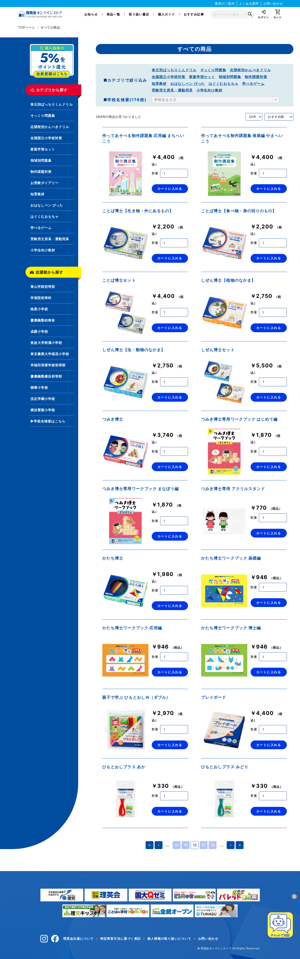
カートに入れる (169, 188)
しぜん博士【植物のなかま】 (228, 280)
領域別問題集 (41, 160)
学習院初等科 (41, 298)
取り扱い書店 (139, 14)
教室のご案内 (225, 3)
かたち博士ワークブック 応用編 (132, 627)
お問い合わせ (273, 3)
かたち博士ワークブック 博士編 (231, 627)
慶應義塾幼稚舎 (43, 320)
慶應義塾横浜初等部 (46, 376)
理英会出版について (78, 938)
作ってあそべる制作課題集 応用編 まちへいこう (143, 138)
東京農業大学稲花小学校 (50, 354)
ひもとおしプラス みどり (224, 766)
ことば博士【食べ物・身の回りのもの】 (239, 210)
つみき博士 (112, 419)
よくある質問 (249, 3)
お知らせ (91, 14)
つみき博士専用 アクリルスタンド (233, 488)
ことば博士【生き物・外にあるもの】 (137, 210)
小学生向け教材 (43, 250)
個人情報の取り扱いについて (169, 938)
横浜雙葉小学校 (43, 410)
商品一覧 (113, 14)
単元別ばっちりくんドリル (52, 104)
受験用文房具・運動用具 (50, 239)
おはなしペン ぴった (47, 205)
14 (176, 845)
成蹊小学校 (39, 331)
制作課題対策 (41, 172)
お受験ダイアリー (45, 183)
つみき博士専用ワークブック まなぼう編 (140, 488)
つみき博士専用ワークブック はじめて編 (239, 419)
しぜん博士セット (218, 349)
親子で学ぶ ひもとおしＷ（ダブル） (136, 697)
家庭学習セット (43, 149)
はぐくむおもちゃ (45, 216)
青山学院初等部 (43, 286)
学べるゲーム (41, 228)
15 (186, 845)
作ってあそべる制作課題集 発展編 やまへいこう (242, 138)
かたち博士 (112, 558)
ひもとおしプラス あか (123, 766)
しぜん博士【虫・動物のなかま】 (133, 349)
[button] (275, 100)
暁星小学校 (39, 309)
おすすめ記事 (194, 14)
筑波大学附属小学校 (46, 343)
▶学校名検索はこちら (48, 421)
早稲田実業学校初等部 (48, 365)
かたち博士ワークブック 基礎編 (231, 558)
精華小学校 (39, 387)
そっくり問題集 (43, 115)
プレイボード (213, 697)
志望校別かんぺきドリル (50, 127)
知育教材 (38, 194)
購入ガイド (166, 14)
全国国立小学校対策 (46, 138)
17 (204, 845)
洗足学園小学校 (43, 399)
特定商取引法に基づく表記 (120, 938)
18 (213, 845)
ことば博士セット (119, 280)
